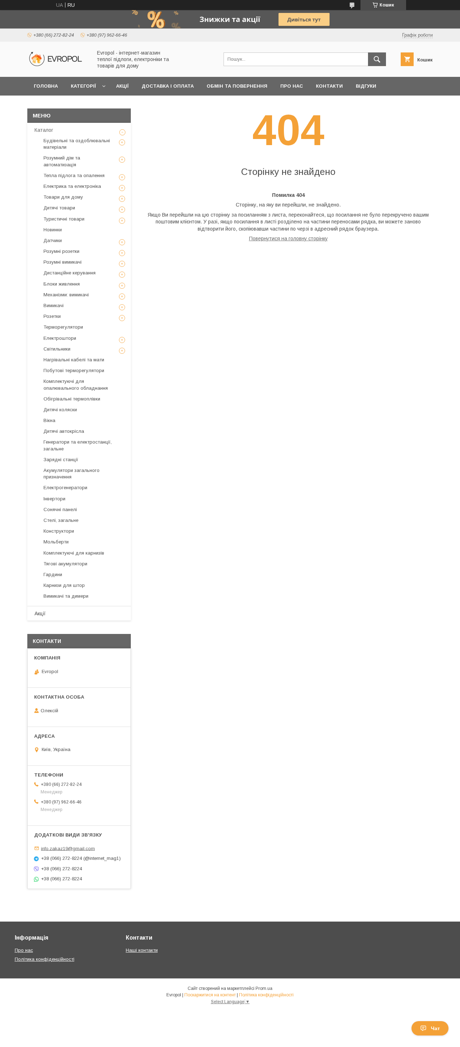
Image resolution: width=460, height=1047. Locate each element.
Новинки (52, 229)
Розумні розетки (61, 251)
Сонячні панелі (60, 509)
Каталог (43, 130)
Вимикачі (53, 305)
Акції (122, 86)
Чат (435, 1028)
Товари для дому (63, 197)
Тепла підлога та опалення (74, 175)
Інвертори (54, 498)
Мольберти (56, 542)
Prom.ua (264, 988)
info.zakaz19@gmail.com (68, 848)
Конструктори (58, 531)
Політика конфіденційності (44, 959)
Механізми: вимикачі (66, 294)
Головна (46, 86)
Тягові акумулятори (65, 563)
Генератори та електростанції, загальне (77, 445)
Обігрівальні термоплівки (71, 399)
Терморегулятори (63, 327)
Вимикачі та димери (65, 596)
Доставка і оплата (168, 86)
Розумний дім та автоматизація (61, 161)
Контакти (329, 86)
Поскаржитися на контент (210, 994)
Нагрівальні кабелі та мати (73, 359)
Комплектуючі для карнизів (73, 553)
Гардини (52, 574)
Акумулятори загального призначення (71, 474)
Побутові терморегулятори (73, 370)
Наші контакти (142, 950)
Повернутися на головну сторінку (288, 238)
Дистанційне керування (69, 272)
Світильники (56, 349)
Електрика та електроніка (72, 186)
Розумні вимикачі (62, 262)
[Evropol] (57, 67)
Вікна (49, 420)
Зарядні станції (60, 459)
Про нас (291, 86)
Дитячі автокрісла (63, 431)
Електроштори (59, 338)
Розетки (52, 316)
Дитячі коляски (60, 409)
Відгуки (366, 86)
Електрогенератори (65, 487)
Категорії (83, 86)
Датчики (52, 240)
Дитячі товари (59, 207)
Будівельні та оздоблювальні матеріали (76, 144)
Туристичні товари (63, 219)
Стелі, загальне (60, 520)
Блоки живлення (61, 284)
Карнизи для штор (64, 585)
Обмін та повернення (237, 86)
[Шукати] (377, 59)
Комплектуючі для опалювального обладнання (75, 384)
